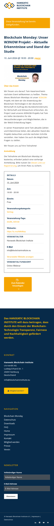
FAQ (6, 427)
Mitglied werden (12, 442)
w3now (16, 221)
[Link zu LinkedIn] (35, 522)
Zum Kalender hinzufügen (18, 284)
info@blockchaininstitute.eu (17, 380)
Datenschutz (10, 419)
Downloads (9, 423)
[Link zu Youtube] (44, 522)
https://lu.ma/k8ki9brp (16, 231)
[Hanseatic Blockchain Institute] (22, 5)
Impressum (9, 434)
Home (7, 430)
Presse (7, 445)
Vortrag (10, 211)
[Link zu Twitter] (40, 522)
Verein (7, 449)
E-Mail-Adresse (10, 484)
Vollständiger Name (13, 472)
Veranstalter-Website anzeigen (20, 256)
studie (9, 221)
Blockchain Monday (13, 416)
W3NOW (43, 97)
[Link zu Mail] (48, 522)
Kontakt (7, 438)
